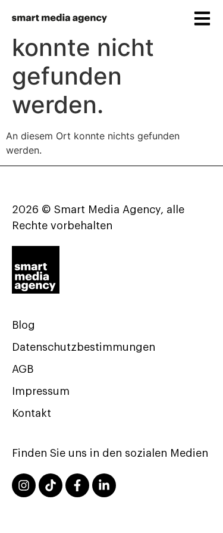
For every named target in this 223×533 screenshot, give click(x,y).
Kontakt (31, 413)
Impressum (41, 391)
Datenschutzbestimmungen (83, 347)
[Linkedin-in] (104, 485)
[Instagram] (24, 485)
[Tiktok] (50, 485)
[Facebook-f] (77, 485)
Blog (23, 325)
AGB (22, 369)
